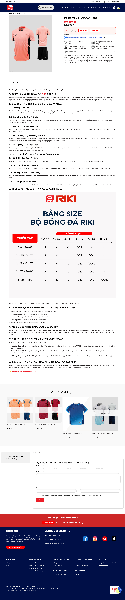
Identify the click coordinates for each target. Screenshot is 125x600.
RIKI (44, 94)
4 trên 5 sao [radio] (76, 468)
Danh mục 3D (21, 13)
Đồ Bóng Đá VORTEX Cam (16, 425)
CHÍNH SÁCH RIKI (35, 559)
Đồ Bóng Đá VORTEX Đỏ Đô (45, 425)
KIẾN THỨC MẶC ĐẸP (59, 571)
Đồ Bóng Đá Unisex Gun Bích (73, 433)
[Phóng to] (11, 70)
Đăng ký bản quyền (81, 565)
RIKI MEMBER (10, 559)
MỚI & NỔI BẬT (67, 7)
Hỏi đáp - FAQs (57, 565)
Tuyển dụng (79, 563)
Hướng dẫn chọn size (59, 574)
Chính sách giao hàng (36, 571)
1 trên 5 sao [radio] (39, 468)
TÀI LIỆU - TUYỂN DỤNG (83, 559)
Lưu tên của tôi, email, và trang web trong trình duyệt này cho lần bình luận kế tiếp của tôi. (70, 495)
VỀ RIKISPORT (80, 571)
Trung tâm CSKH (96, 2)
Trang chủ (11, 13)
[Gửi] (39, 7)
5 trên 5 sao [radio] (91, 468)
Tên (37, 487)
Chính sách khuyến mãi (36, 565)
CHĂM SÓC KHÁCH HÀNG (60, 559)
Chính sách (32, 563)
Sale (97, 7)
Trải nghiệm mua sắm (59, 563)
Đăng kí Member (11, 563)
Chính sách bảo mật (35, 568)
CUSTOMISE (106, 7)
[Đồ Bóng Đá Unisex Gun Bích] (76, 414)
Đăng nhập (115, 2)
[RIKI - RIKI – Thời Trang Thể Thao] (20, 7)
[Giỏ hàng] (118, 7)
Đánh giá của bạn (42, 466)
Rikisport (78, 574)
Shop (58, 7)
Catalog (16, 2)
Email (82, 487)
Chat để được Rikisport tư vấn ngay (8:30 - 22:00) (84, 38)
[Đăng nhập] (114, 7)
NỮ (83, 7)
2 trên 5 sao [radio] (50, 468)
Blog (107, 2)
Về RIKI (9, 2)
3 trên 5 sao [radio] (62, 468)
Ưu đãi (8, 565)
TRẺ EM (89, 7)
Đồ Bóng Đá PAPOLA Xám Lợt (102, 433)
